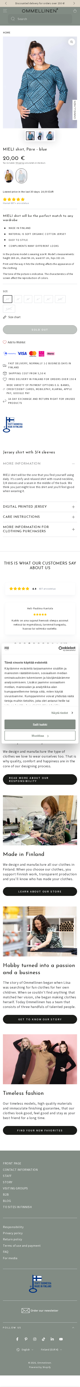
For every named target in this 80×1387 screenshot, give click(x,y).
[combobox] (39, 19)
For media (10, 1258)
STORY (7, 1182)
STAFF (7, 1176)
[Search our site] (13, 19)
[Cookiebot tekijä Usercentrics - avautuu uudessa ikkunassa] (59, 648)
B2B (6, 1194)
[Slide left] (6, 3)
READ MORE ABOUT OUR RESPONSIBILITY (29, 779)
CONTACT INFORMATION (20, 1170)
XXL (60, 299)
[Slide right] (73, 3)
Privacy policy (13, 1233)
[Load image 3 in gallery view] (49, 135)
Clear (66, 19)
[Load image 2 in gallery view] (40, 135)
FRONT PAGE (12, 1163)
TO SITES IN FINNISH (17, 1207)
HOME (6, 32)
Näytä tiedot (59, 712)
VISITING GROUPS (15, 1188)
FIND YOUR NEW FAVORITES (40, 1130)
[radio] (8, 175)
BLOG (7, 1201)
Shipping (20, 163)
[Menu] (5, 10)
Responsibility (13, 1227)
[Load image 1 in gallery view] (30, 135)
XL (48, 299)
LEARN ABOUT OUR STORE (40, 891)
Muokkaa (38, 735)
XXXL (9, 308)
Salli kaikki (40, 724)
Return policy (12, 1239)
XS (7, 299)
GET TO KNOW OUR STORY (40, 1019)
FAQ (6, 1252)
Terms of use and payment (22, 1246)
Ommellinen (44, 1362)
